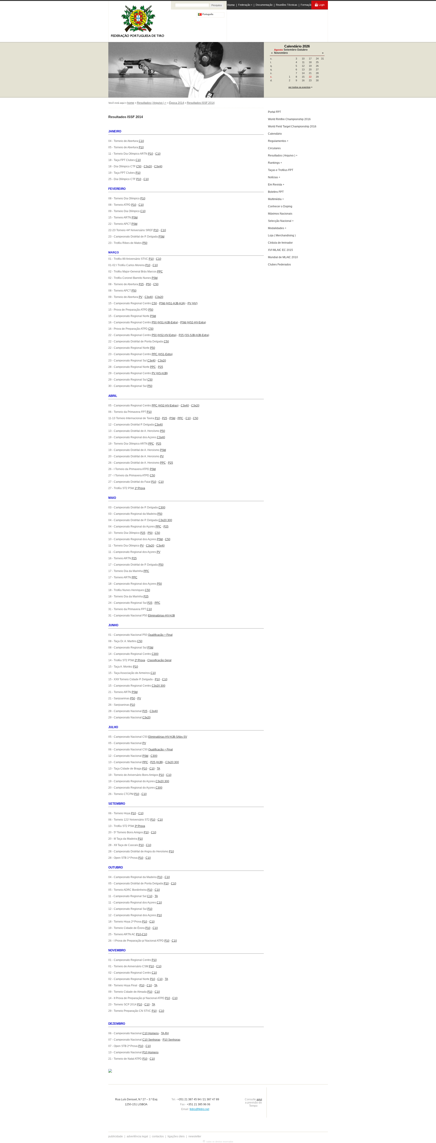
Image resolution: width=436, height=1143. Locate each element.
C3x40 (158, 166)
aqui (259, 1099)
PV (140, 297)
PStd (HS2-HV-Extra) (193, 322)
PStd (135, 217)
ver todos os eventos (299, 87)
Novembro (281, 52)
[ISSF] (241, 25)
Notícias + (274, 177)
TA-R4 (165, 1033)
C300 (162, 507)
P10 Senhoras (171, 1039)
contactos (158, 1136)
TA (158, 768)
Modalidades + (277, 228)
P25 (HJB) (156, 762)
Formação (306, 4)
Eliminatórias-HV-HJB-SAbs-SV (167, 736)
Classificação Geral (159, 660)
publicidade (115, 1136)
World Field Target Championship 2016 (292, 126)
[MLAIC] (277, 25)
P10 (141, 147)
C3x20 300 (165, 520)
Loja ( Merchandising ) (282, 235)
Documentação (264, 4)
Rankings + (275, 162)
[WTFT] (295, 26)
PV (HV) (193, 303)
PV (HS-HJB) (160, 373)
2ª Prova (140, 660)
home (130, 102)
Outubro (302, 49)
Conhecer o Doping (280, 206)
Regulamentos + (278, 141)
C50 (138, 166)
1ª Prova (140, 488)
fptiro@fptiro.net (199, 1109)
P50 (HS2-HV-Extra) (164, 335)
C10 (141, 141)
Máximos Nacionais (280, 213)
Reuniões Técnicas (286, 4)
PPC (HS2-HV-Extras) (165, 405)
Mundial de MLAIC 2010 (283, 257)
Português (207, 14)
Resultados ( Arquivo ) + (151, 102)
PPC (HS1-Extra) (162, 354)
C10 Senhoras (151, 1039)
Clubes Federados (279, 264)
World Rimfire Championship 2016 (289, 119)
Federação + (245, 4)
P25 (141, 284)
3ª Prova (140, 826)
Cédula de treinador (280, 242)
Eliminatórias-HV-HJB (161, 615)
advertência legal (137, 1136)
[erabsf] (315, 25)
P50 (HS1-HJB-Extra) (165, 322)
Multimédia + (276, 199)
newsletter (194, 1136)
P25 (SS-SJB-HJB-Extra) (194, 335)
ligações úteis (176, 1136)
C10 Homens (150, 1033)
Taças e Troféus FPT (280, 170)
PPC (160, 271)
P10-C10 (141, 934)
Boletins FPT (276, 191)
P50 (144, 243)
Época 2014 (176, 102)
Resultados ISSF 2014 (201, 102)
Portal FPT (274, 112)
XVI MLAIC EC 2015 (280, 250)
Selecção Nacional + (281, 221)
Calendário (275, 133)
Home (231, 5)
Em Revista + (276, 184)
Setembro (290, 49)
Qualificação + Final (160, 634)
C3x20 (148, 166)
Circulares (274, 148)
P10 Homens (150, 1052)
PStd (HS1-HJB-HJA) (172, 303)
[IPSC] (259, 25)
